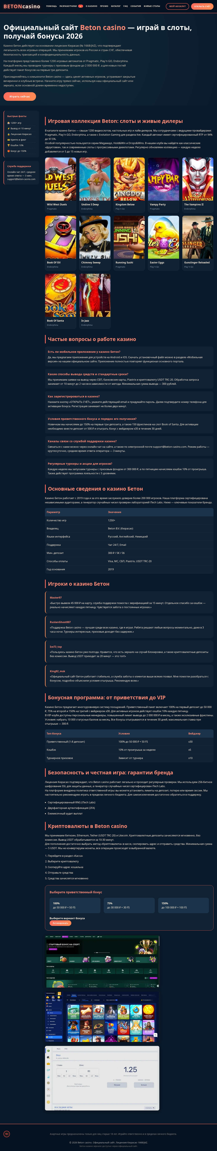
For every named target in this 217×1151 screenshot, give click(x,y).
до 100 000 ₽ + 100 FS (174, 905)
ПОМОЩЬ (51, 6)
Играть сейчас (20, 96)
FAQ (125, 6)
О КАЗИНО (91, 6)
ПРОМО (104, 6)
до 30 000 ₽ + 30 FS (118, 905)
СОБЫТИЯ (136, 6)
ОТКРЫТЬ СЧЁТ (202, 6)
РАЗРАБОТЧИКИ (71, 6)
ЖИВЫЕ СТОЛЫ (152, 6)
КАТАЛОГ (116, 6)
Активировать (60, 923)
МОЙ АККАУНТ (177, 6)
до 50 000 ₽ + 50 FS (64, 905)
